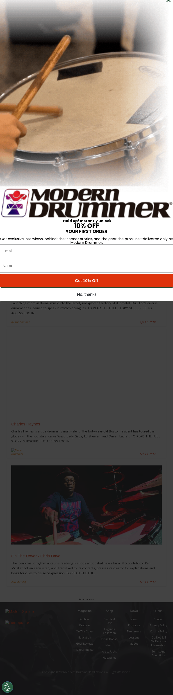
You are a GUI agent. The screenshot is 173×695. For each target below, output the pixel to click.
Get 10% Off (86, 280)
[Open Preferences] (7, 687)
